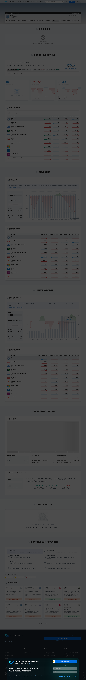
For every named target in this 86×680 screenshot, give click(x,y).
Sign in (30, 663)
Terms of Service (35, 675)
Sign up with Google (66, 661)
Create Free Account (64, 676)
